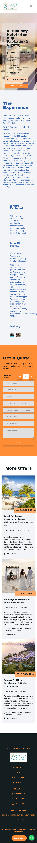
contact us (18, 782)
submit (18, 442)
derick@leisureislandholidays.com (18, 815)
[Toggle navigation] (31, 6)
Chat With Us (19, 838)
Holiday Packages (18, 777)
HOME (18, 772)
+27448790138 (18, 820)
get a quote (16, 86)
